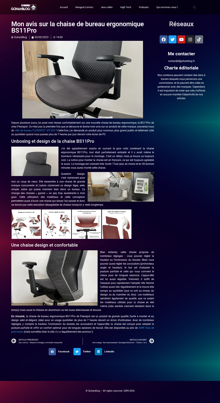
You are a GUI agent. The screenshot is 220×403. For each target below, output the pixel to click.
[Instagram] (190, 39)
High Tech (125, 7)
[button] (194, 7)
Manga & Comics (84, 7)
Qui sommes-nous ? (167, 7)
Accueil (64, 7)
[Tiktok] (199, 39)
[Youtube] (181, 39)
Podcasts (144, 7)
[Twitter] (172, 39)
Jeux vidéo (107, 7)
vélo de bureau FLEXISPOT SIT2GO (35, 130)
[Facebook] (164, 39)
